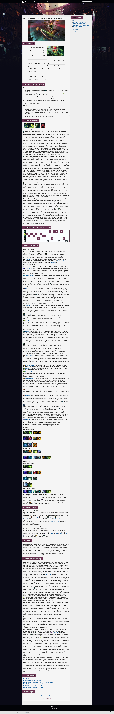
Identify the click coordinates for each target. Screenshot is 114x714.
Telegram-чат (78, 1)
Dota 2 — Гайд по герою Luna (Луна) (32, 685)
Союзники (75, 29)
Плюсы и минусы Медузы (79, 22)
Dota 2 (35, 16)
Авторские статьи (70, 1)
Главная (25, 16)
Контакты (60, 706)
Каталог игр (28, 2)
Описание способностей (79, 23)
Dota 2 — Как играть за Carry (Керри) (33, 680)
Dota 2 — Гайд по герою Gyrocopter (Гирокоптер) (35, 684)
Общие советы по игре (78, 31)
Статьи (36, 2)
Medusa (38, 16)
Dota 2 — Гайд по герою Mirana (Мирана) (33, 687)
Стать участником (43, 1)
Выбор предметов (77, 26)
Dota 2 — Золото (27, 679)
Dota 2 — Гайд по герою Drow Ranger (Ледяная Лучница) (38, 682)
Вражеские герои (77, 28)
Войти (49, 1)
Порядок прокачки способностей (81, 25)
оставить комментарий (46, 698)
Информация (76, 20)
